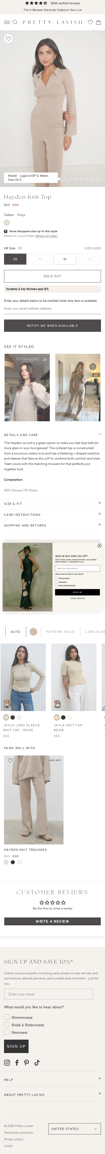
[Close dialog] (99, 545)
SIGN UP (77, 592)
